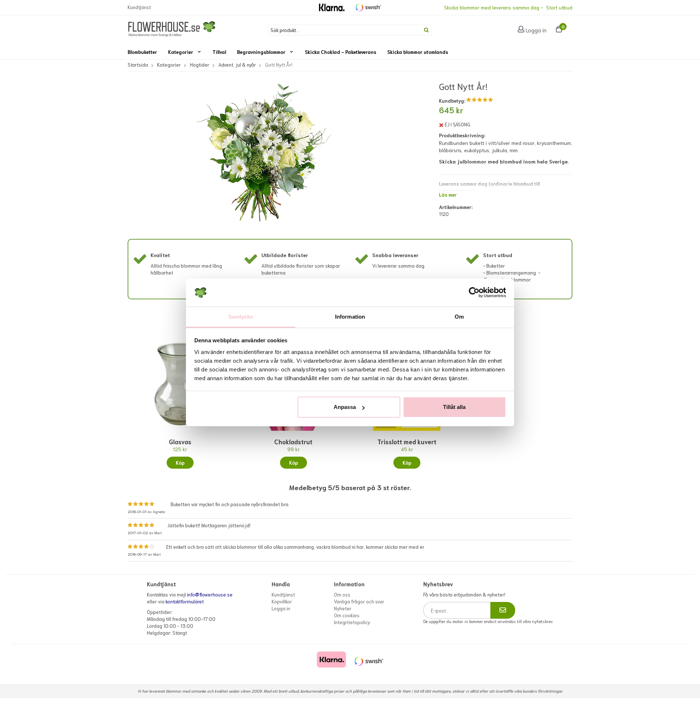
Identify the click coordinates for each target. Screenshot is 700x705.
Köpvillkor (282, 601)
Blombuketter (142, 52)
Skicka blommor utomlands (417, 52)
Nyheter (342, 608)
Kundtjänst (139, 7)
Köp (180, 463)
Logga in (536, 30)
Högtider (199, 65)
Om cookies (346, 615)
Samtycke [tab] (240, 317)
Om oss (342, 594)
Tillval (219, 52)
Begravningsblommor (261, 52)
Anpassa (345, 407)
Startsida (138, 65)
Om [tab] (459, 317)
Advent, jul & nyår (237, 65)
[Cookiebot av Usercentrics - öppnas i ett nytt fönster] (474, 292)
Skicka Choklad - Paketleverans (340, 52)
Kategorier (180, 52)
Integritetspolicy (352, 622)
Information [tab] (350, 317)
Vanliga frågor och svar (359, 601)
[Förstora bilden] (261, 162)
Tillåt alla (454, 407)
